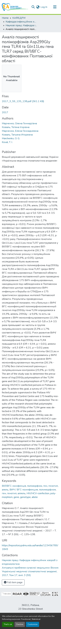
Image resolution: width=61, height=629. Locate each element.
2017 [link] (5, 112)
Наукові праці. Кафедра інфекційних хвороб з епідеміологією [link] (21, 25)
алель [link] (5, 489)
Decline (19, 624)
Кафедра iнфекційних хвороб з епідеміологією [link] (21, 21)
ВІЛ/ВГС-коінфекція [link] (14, 486)
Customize (32, 624)
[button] (15, 7)
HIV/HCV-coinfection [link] (38, 493)
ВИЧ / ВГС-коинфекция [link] (24, 489)
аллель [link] (21, 493)
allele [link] (35, 497)
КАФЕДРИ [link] (18, 18)
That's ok (8, 624)
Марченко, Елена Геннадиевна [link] (20, 131)
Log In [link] (44, 7)
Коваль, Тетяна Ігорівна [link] (15, 127)
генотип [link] (53, 486)
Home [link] (5, 18)
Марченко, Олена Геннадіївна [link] (19, 123)
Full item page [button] (14, 582)
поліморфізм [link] (34, 486)
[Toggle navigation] (54, 7)
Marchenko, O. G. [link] (11, 138)
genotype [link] (25, 497)
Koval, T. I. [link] (7, 142)
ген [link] (45, 486)
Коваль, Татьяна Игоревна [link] (17, 134)
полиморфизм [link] (47, 489)
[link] (30, 101)
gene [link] (16, 497)
